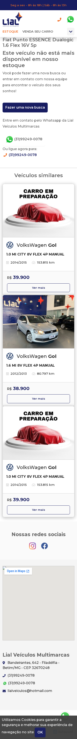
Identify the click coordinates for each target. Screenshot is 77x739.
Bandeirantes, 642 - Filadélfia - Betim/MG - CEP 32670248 (31, 665)
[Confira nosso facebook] (44, 544)
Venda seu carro (37, 31)
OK (40, 732)
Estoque (10, 31)
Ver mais (38, 287)
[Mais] (70, 31)
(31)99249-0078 (27, 139)
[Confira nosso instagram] (33, 544)
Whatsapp (70, 19)
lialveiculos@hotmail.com (29, 691)
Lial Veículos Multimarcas (14, 19)
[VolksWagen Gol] (38, 211)
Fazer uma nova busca (25, 107)
